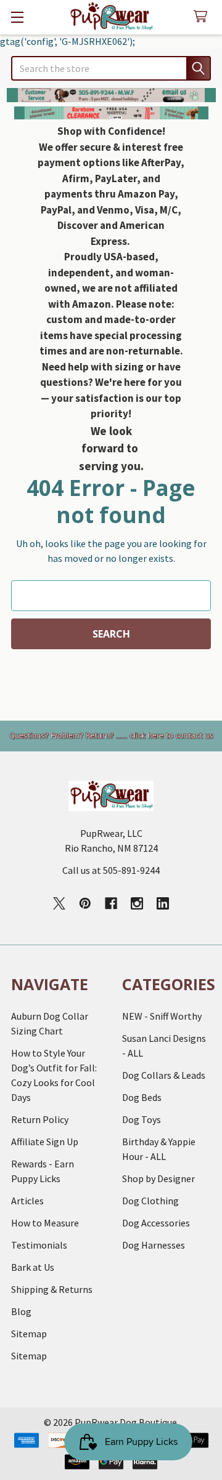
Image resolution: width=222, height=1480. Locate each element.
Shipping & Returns (51, 1289)
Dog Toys (141, 1119)
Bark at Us (32, 1267)
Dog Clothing (150, 1200)
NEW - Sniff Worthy (162, 1016)
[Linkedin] (163, 903)
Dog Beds (142, 1097)
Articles (27, 1200)
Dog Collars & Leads (163, 1075)
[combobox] (111, 68)
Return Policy (39, 1119)
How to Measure (45, 1223)
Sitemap (29, 1333)
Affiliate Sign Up (44, 1141)
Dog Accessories (156, 1223)
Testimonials (39, 1245)
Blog (21, 1311)
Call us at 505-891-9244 (111, 870)
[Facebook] (111, 903)
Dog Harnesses (153, 1245)
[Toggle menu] (17, 17)
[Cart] (203, 17)
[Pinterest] (85, 903)
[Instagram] (137, 903)
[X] (59, 903)
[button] (111, 95)
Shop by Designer (158, 1178)
